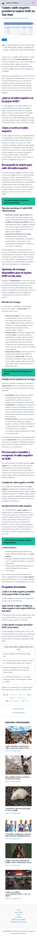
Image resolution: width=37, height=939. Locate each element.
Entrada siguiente (18, 712)
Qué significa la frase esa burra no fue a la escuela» (17, 778)
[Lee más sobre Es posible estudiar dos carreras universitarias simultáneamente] (18, 824)
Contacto (18, 917)
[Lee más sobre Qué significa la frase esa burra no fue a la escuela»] (18, 765)
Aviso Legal (18, 912)
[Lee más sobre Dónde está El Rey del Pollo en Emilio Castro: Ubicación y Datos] (18, 851)
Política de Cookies (18, 919)
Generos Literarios (12, 3)
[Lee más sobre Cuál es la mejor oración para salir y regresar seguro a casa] (18, 735)
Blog (18, 914)
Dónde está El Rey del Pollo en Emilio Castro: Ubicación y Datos (18, 861)
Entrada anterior (18, 709)
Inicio (18, 910)
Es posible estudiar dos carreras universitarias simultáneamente (18, 835)
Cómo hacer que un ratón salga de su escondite (17, 809)
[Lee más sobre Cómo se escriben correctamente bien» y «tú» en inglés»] (18, 880)
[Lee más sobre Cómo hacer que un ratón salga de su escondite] (18, 796)
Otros (4, 40)
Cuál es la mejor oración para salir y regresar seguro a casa (17, 747)
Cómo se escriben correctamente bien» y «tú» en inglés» (17, 894)
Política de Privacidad (18, 922)
